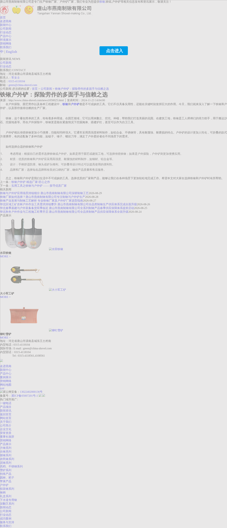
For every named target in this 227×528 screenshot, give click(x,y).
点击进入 (114, 50)
